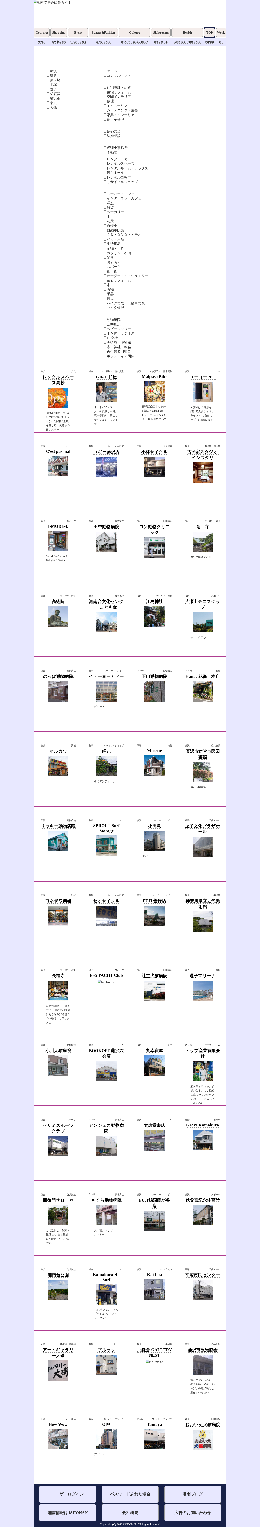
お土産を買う (59, 41)
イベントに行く (78, 41)
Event (78, 32)
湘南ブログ (193, 1494)
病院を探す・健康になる (187, 41)
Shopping (58, 32)
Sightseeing (161, 32)
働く (221, 41)
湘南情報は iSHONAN (68, 1513)
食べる (42, 41)
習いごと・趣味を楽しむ (134, 41)
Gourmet (42, 32)
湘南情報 (209, 41)
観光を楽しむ (161, 41)
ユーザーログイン (67, 1494)
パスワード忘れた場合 (130, 1494)
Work (221, 32)
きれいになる (103, 41)
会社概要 (130, 1513)
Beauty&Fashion (103, 32)
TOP (209, 32)
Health (187, 32)
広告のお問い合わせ (192, 1513)
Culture (134, 32)
